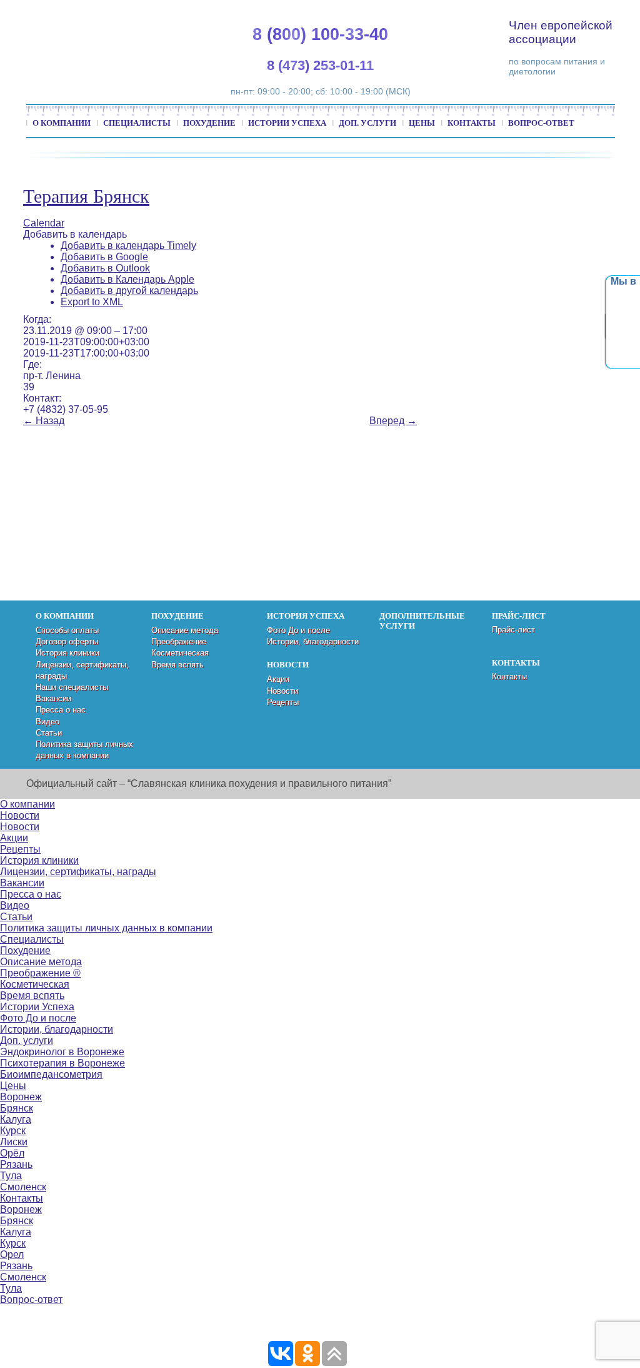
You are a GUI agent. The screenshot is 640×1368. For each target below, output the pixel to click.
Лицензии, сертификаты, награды (78, 871)
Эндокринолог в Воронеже (62, 1051)
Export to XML (92, 301)
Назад (43, 420)
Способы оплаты (67, 630)
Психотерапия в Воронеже (62, 1063)
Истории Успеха (287, 123)
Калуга (15, 1119)
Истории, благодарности (313, 641)
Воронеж (21, 1097)
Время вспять (177, 664)
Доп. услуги (367, 123)
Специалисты (137, 123)
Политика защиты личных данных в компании (106, 928)
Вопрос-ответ (541, 123)
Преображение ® (40, 973)
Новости (282, 691)
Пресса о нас (61, 709)
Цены (422, 123)
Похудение (209, 123)
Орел (12, 1254)
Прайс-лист (513, 629)
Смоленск (23, 1187)
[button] (75, 234)
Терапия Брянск (86, 196)
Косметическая (180, 652)
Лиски (14, 1142)
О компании (61, 123)
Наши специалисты (72, 687)
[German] (566, 13)
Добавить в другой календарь (129, 290)
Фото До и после (298, 630)
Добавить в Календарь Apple (127, 279)
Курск (13, 1130)
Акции (278, 679)
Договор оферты (67, 641)
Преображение (178, 641)
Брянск (16, 1108)
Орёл (12, 1153)
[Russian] (581, 13)
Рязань (16, 1164)
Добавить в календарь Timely (128, 245)
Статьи (49, 732)
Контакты (472, 123)
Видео (47, 721)
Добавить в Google (104, 256)
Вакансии (53, 698)
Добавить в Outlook (105, 268)
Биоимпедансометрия (51, 1074)
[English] (551, 13)
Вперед (393, 420)
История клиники (67, 652)
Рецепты (283, 702)
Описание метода (184, 630)
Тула (11, 1175)
